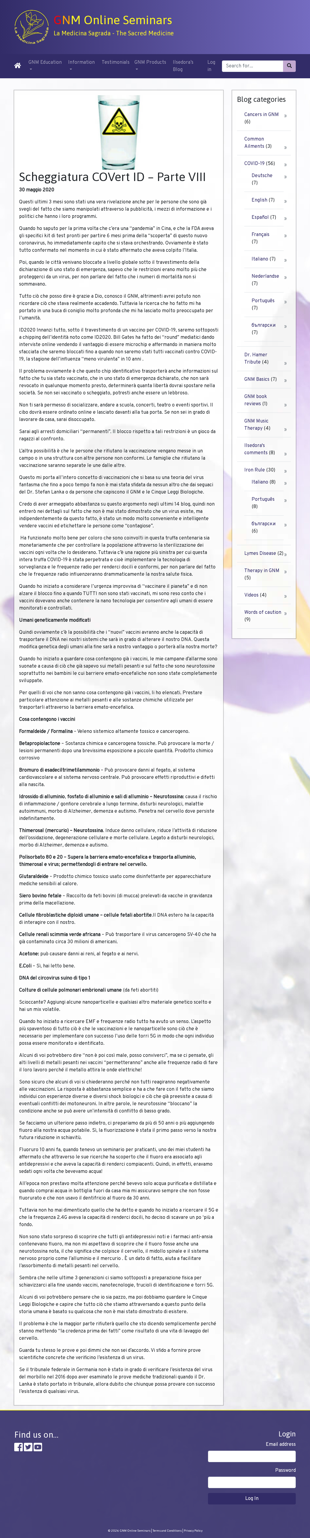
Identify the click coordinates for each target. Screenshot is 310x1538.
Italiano (260, 259)
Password (285, 1471)
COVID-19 (254, 164)
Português (263, 301)
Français (260, 235)
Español (260, 218)
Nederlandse (265, 277)
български (263, 325)
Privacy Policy (193, 1531)
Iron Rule (254, 470)
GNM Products (150, 63)
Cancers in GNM (261, 115)
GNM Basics (256, 380)
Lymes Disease (260, 554)
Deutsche (262, 176)
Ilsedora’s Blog (183, 66)
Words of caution (262, 613)
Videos (251, 595)
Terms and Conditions (167, 1531)
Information (81, 63)
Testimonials (116, 63)
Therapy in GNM (261, 571)
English (259, 200)
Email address (281, 1445)
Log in (211, 66)
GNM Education (45, 63)
